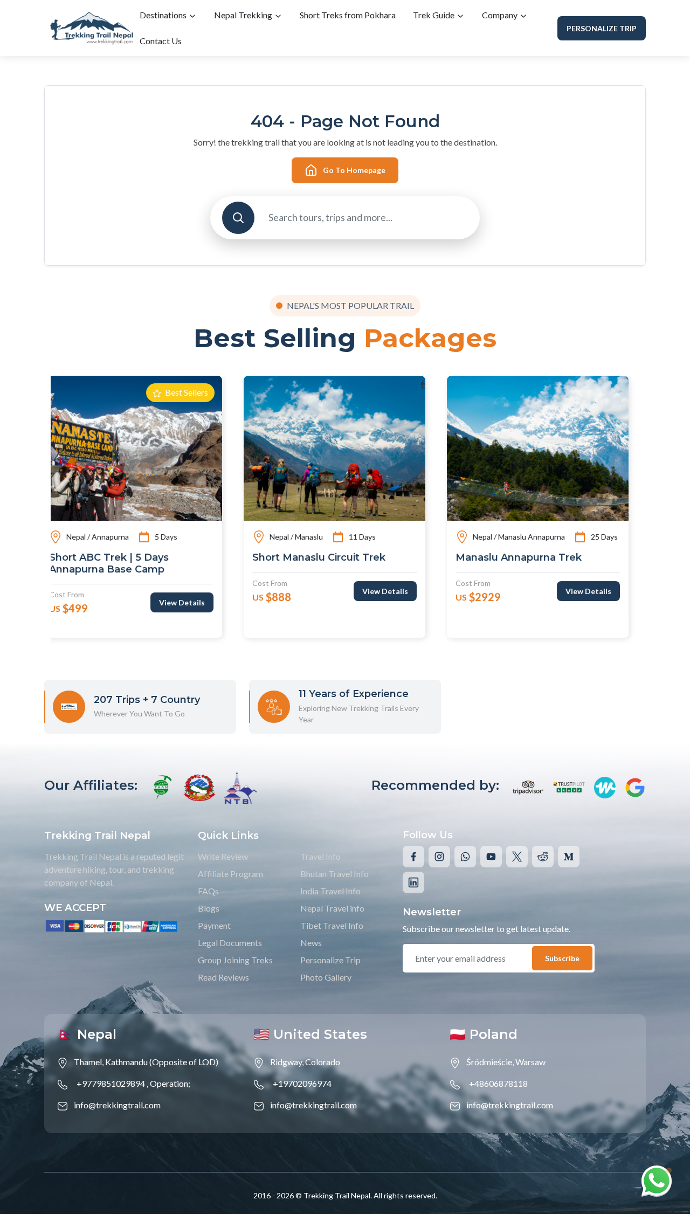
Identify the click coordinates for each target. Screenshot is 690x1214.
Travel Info (320, 856)
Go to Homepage (354, 170)
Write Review (223, 856)
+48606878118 (498, 1083)
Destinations (164, 15)
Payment (214, 925)
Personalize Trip (602, 28)
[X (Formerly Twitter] (517, 856)
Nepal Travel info (332, 908)
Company (500, 15)
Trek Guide (434, 15)
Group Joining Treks (235, 960)
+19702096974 (302, 1083)
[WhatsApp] (465, 856)
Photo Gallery (325, 977)
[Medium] (568, 856)
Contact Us (161, 41)
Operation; (170, 1083)
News (311, 942)
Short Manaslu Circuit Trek (125, 557)
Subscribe (562, 958)
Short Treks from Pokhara (348, 15)
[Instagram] (439, 856)
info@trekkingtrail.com (117, 1105)
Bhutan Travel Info (334, 873)
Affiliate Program (230, 873)
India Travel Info (330, 891)
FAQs (208, 891)
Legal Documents (230, 942)
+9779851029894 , (112, 1083)
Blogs (208, 908)
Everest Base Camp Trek (527, 557)
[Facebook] (413, 856)
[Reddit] (543, 856)
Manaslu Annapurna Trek (325, 557)
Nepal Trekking (244, 15)
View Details (192, 591)
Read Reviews (223, 977)
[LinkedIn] (413, 882)
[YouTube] (491, 856)
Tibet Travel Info (331, 925)
